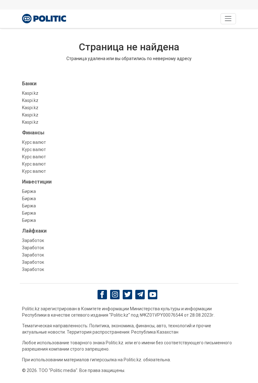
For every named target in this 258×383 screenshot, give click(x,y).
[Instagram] (115, 294)
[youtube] (152, 294)
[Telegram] (140, 294)
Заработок (33, 240)
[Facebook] (102, 294)
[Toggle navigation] (228, 18)
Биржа (29, 191)
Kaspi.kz (30, 93)
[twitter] (127, 294)
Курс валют (34, 142)
